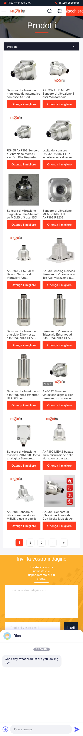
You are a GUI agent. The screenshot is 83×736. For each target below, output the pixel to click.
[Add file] (6, 729)
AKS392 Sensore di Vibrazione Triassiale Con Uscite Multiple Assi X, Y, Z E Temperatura (59, 517)
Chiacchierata (74, 11)
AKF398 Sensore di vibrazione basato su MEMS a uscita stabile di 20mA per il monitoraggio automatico (23, 518)
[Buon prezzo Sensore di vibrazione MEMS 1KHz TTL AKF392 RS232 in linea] (59, 190)
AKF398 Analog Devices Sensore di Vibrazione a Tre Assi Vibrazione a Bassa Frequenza (59, 276)
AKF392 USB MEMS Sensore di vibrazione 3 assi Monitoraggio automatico (58, 95)
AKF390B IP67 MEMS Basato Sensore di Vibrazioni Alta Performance (21, 276)
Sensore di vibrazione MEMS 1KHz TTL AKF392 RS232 (57, 214)
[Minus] (77, 635)
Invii (71, 627)
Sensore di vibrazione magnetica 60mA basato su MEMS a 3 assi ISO (23, 214)
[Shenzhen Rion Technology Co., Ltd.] (17, 11)
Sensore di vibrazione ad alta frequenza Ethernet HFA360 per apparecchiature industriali (23, 398)
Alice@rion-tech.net (19, 2)
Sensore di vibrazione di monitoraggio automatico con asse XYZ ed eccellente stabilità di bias (23, 96)
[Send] (77, 729)
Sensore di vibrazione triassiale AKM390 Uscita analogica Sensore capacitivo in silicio (23, 456)
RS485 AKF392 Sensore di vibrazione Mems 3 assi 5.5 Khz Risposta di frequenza (23, 155)
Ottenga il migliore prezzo (23, 105)
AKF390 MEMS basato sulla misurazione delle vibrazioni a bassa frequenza (58, 456)
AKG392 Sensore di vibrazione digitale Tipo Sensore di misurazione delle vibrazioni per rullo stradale (58, 398)
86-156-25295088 (69, 2)
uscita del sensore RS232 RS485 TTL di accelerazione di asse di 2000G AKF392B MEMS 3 (59, 157)
